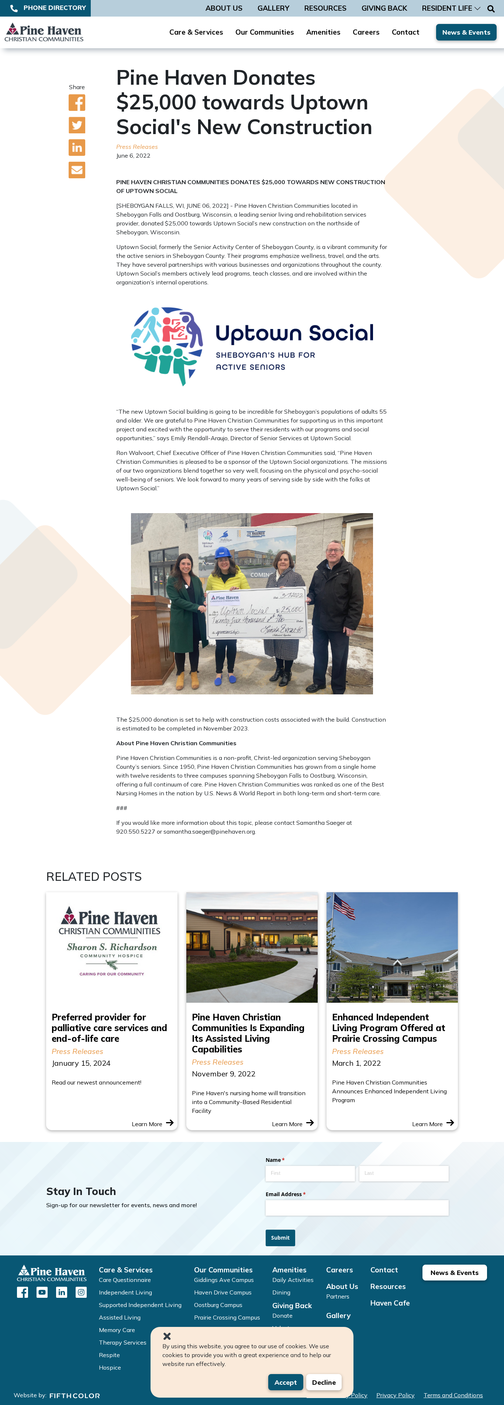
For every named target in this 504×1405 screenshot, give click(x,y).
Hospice (110, 1367)
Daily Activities (293, 1279)
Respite (109, 1355)
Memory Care (117, 1330)
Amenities (323, 32)
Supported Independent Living (140, 1304)
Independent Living (125, 1292)
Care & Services (196, 32)
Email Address (296, 1194)
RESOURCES (325, 8)
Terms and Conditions (453, 1395)
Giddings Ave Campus (224, 1279)
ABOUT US (224, 8)
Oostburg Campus (218, 1304)
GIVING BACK (384, 8)
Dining (281, 1292)
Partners (337, 1296)
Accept (286, 1382)
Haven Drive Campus (223, 1292)
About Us (342, 1286)
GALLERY (273, 8)
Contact (406, 32)
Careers (366, 32)
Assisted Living (120, 1317)
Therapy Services (122, 1342)
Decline (324, 1382)
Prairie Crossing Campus (227, 1317)
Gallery (338, 1315)
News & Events (466, 32)
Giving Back (292, 1305)
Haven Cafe (390, 1303)
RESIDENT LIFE (447, 8)
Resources (388, 1286)
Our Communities (264, 32)
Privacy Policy (395, 1395)
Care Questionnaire (125, 1279)
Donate (282, 1315)
